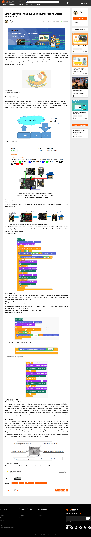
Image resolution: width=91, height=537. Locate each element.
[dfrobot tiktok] (89, 527)
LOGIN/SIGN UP (84, 3)
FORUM (21, 5)
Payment (2, 522)
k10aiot (75, 115)
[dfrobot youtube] (85, 527)
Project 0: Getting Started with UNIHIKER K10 (79, 113)
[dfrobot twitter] (71, 527)
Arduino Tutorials (78, 136)
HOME (4, 5)
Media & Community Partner (7, 527)
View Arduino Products (80, 130)
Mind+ (21, 483)
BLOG (32, 5)
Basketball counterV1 (78, 90)
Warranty (2, 515)
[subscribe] (88, 518)
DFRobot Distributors (24, 513)
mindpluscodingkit (41, 483)
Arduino (15, 483)
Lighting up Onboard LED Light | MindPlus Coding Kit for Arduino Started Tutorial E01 (80, 46)
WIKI (27, 5)
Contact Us (21, 515)
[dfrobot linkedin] (80, 527)
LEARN (39, 5)
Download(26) (63, 472)
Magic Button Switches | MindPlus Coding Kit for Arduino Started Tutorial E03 (80, 69)
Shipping (2, 520)
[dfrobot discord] (76, 527)
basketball (76, 93)
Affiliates (40, 513)
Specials (40, 515)
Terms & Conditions (5, 518)
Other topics (29, 483)
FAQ (1, 525)
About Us (2, 513)
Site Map (21, 518)
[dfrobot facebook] (67, 527)
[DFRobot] (8, 3)
